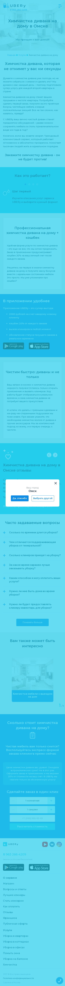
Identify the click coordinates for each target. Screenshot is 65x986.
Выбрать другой (42, 498)
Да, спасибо (20, 498)
